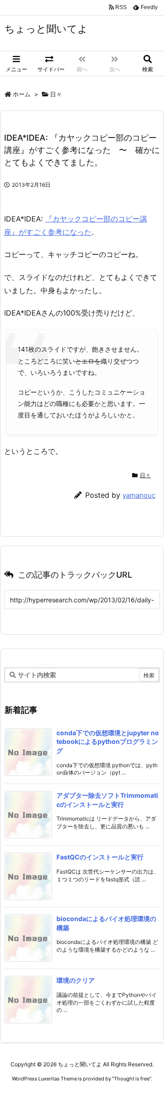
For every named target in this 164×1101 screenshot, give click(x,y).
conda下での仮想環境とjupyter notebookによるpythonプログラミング (107, 741)
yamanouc (139, 495)
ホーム (22, 94)
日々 (56, 94)
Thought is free (131, 1078)
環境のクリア (75, 980)
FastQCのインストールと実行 (100, 857)
